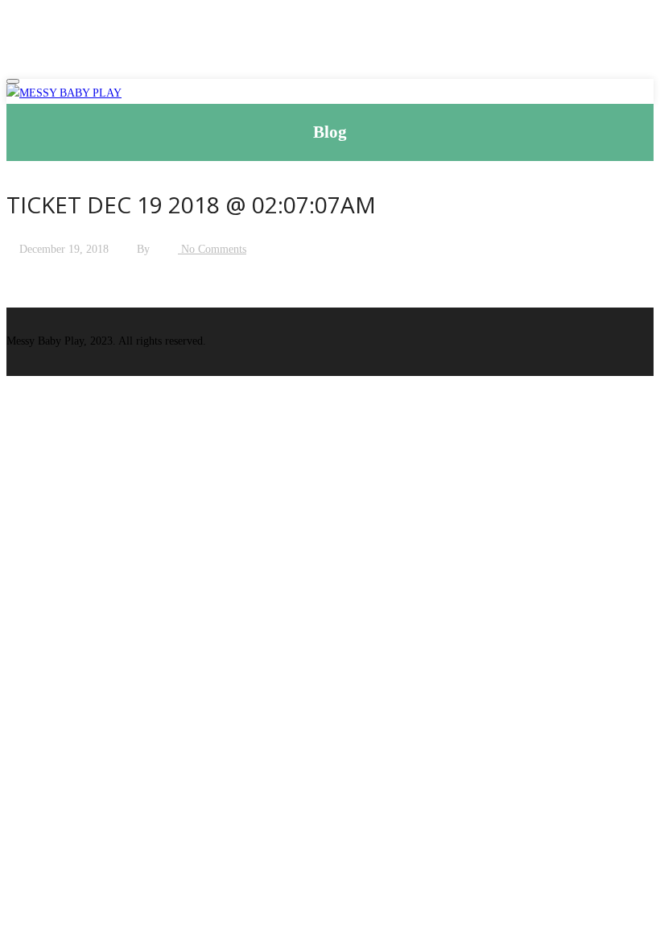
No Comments (212, 249)
